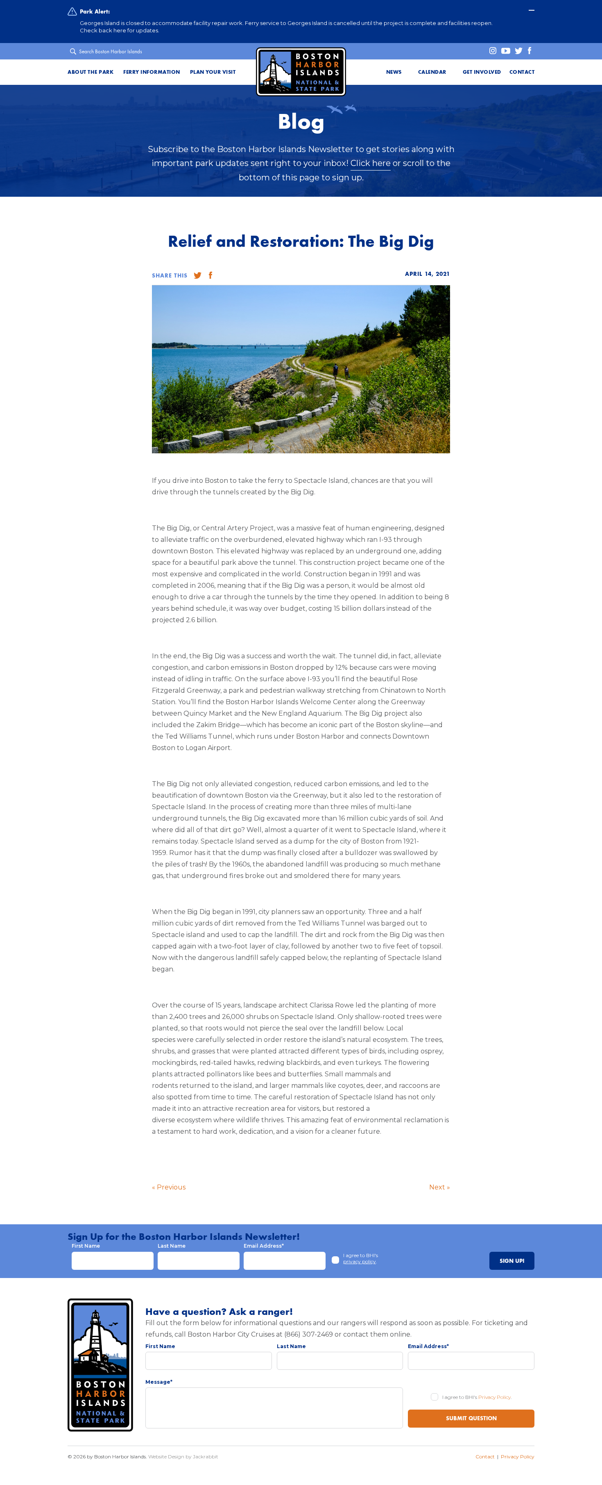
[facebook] (528, 51)
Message (158, 1382)
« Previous (169, 1187)
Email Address (264, 1246)
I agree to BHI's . (360, 1258)
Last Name (172, 1246)
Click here (371, 163)
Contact (522, 72)
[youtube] (504, 51)
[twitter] (517, 51)
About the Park (90, 72)
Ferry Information (151, 72)
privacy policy (359, 1261)
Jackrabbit (205, 1456)
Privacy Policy (494, 1397)
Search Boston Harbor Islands (110, 51)
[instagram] (490, 51)
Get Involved (482, 72)
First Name (86, 1246)
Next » (439, 1187)
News (394, 72)
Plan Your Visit (213, 72)
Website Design (166, 1456)
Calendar (432, 72)
